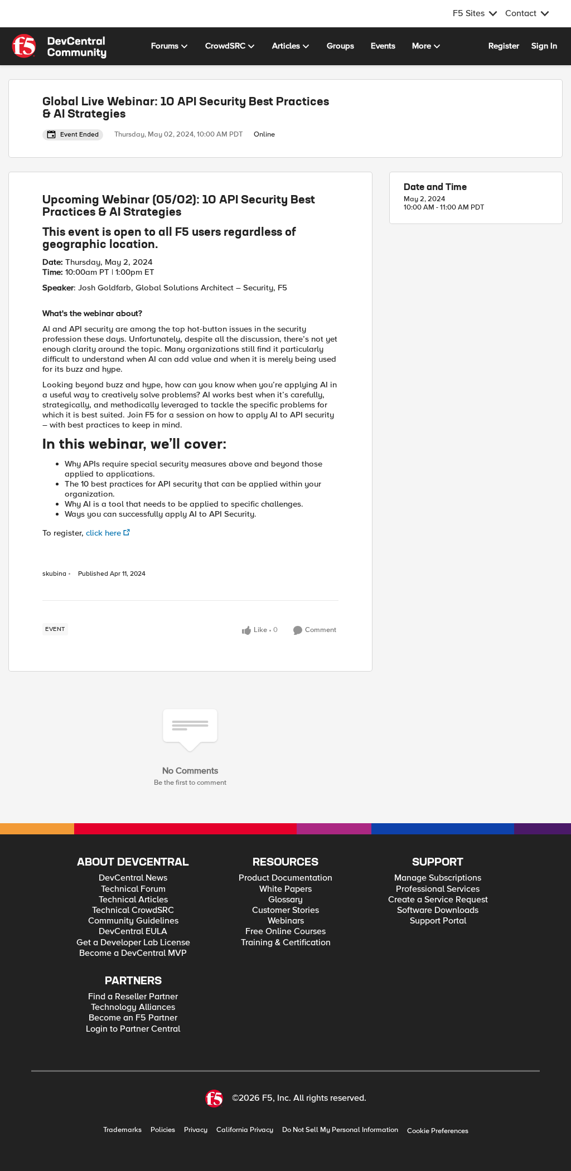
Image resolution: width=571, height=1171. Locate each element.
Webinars (286, 921)
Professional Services (438, 889)
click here (103, 533)
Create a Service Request (438, 900)
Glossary (285, 900)
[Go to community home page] (59, 46)
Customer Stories (285, 910)
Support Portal (438, 921)
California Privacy (244, 1130)
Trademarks (122, 1130)
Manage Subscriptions (437, 878)
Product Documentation (285, 878)
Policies (163, 1130)
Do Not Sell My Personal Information (340, 1130)
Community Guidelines (133, 921)
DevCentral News (133, 878)
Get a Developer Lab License (133, 942)
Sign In (544, 46)
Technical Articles (133, 900)
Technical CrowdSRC (133, 910)
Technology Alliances (133, 1007)
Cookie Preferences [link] (437, 1130)
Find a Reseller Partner (133, 997)
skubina (54, 574)
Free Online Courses (285, 931)
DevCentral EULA (133, 931)
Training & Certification (286, 942)
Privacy (195, 1130)
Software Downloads (437, 910)
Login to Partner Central (133, 1029)
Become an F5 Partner (133, 1018)
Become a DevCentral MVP (133, 953)
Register (503, 46)
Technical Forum (133, 889)
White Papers (285, 889)
